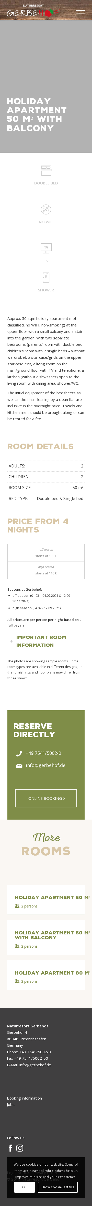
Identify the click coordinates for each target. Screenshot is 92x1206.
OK (24, 1187)
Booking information (24, 1098)
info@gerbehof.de (45, 765)
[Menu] (78, 10)
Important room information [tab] (41, 641)
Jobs (11, 1104)
